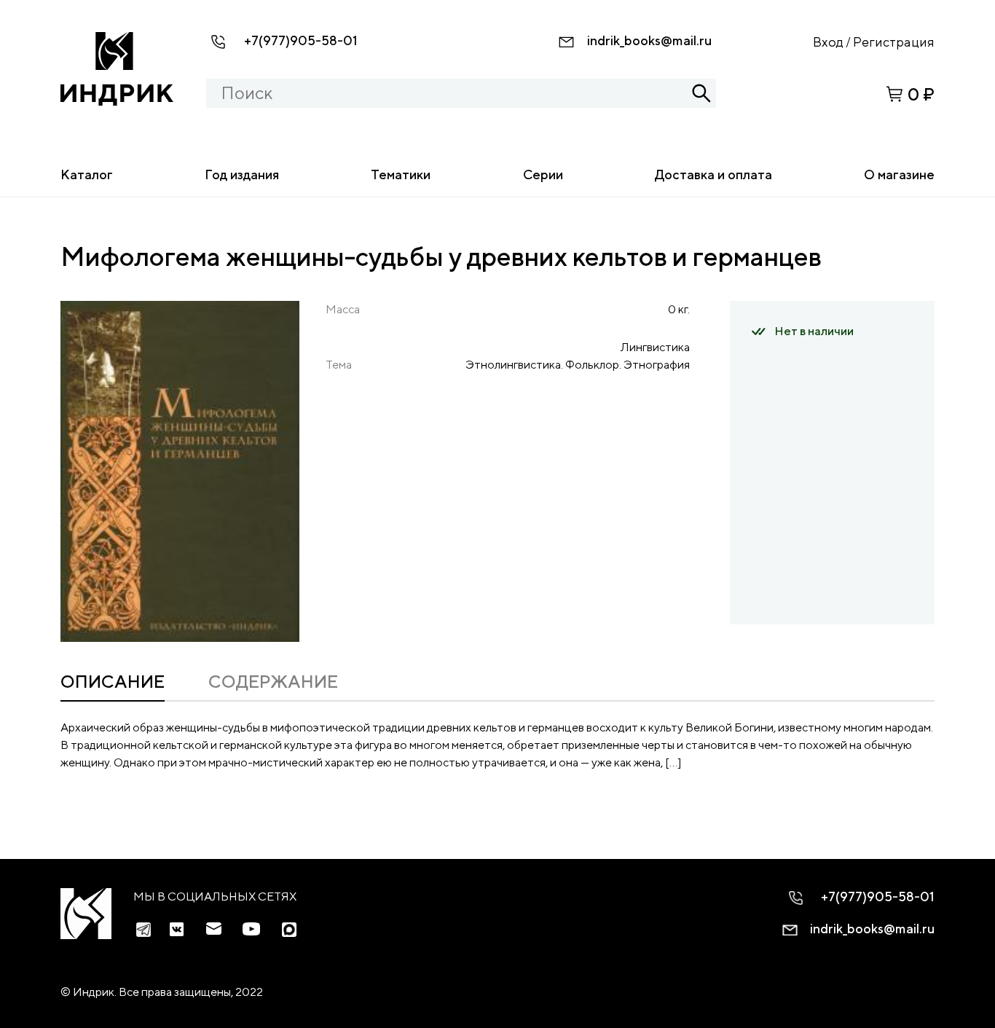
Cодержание (273, 681)
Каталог (86, 174)
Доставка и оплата (713, 174)
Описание (112, 681)
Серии (543, 174)
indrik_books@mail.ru (649, 40)
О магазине (899, 174)
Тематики (400, 174)
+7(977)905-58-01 (301, 40)
